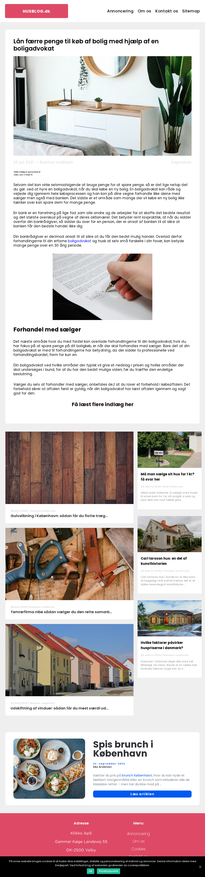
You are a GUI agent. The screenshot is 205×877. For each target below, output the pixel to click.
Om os (145, 11)
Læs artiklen (142, 794)
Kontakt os (166, 11)
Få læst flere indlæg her (103, 404)
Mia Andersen (173, 486)
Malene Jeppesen (42, 703)
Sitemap (191, 11)
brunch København (137, 775)
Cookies (138, 849)
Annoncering (120, 11)
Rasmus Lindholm (56, 162)
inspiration (181, 162)
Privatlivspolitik (108, 871)
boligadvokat (79, 241)
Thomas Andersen (42, 510)
